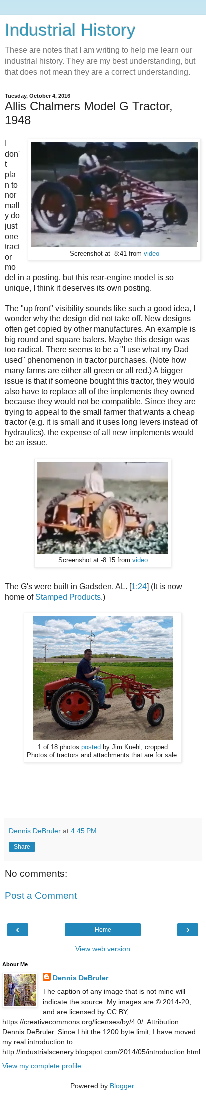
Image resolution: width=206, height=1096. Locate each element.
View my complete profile (42, 1066)
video (152, 253)
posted (92, 747)
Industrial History (70, 29)
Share (22, 846)
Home (103, 929)
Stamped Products (68, 597)
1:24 (139, 586)
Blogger (122, 1086)
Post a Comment (41, 895)
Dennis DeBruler (80, 978)
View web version (103, 949)
